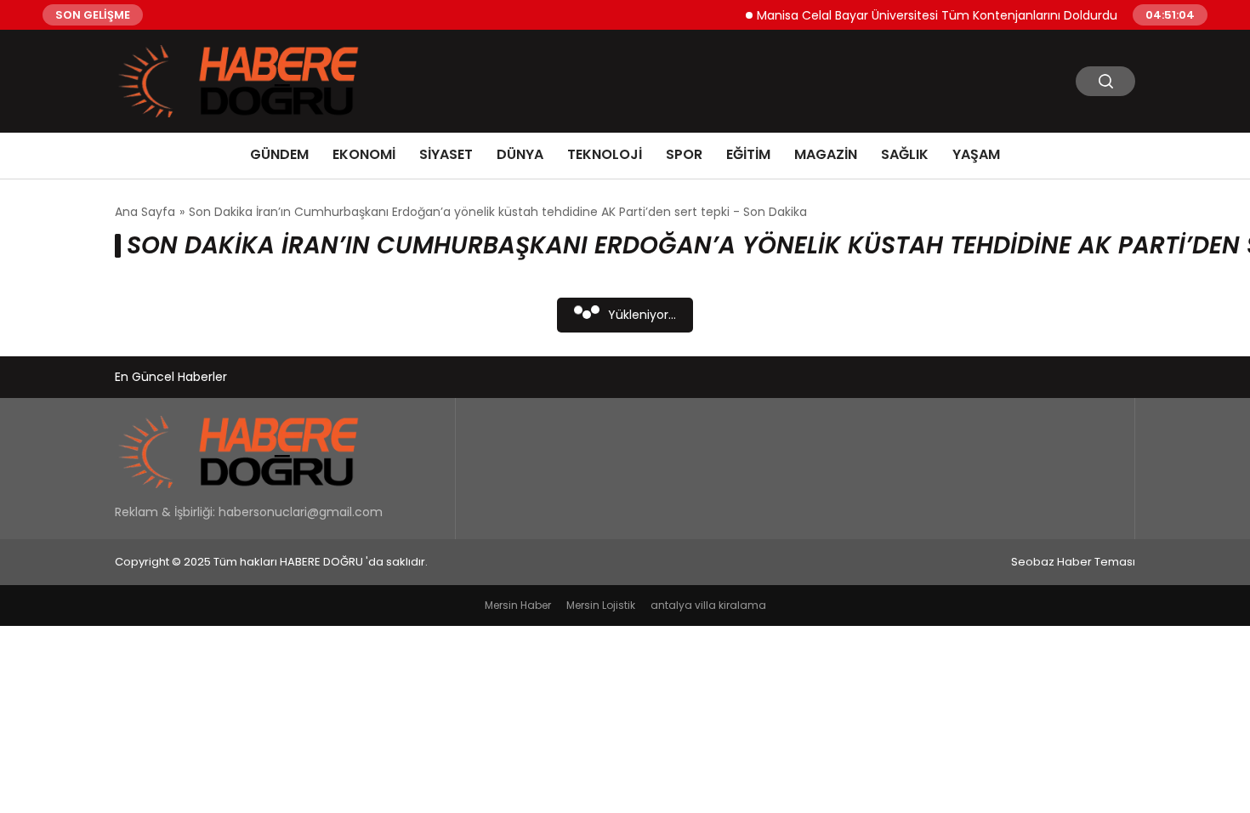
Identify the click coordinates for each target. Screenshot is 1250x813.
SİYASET (446, 154)
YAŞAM (976, 154)
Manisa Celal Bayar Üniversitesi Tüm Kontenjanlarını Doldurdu (927, 14)
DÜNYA (520, 154)
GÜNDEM (279, 154)
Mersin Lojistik (600, 605)
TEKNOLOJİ (604, 154)
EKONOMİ (363, 154)
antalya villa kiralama (708, 605)
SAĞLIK (905, 154)
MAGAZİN (825, 154)
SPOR (684, 154)
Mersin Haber (518, 605)
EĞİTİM (748, 154)
